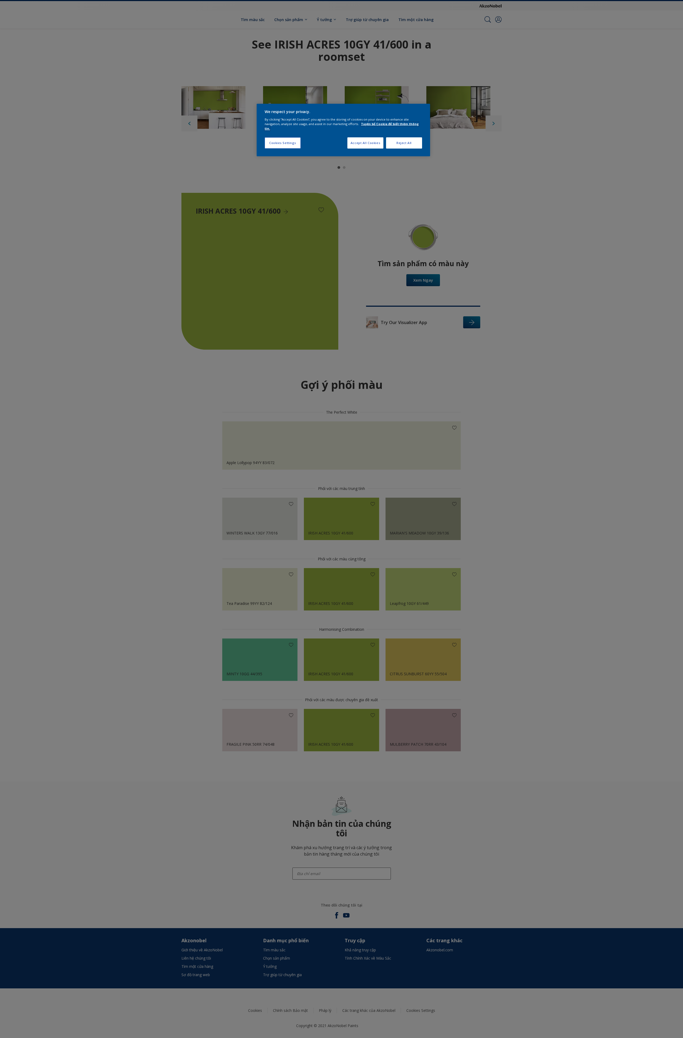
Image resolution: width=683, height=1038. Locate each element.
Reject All (404, 143)
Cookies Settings (282, 143)
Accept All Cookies (365, 143)
